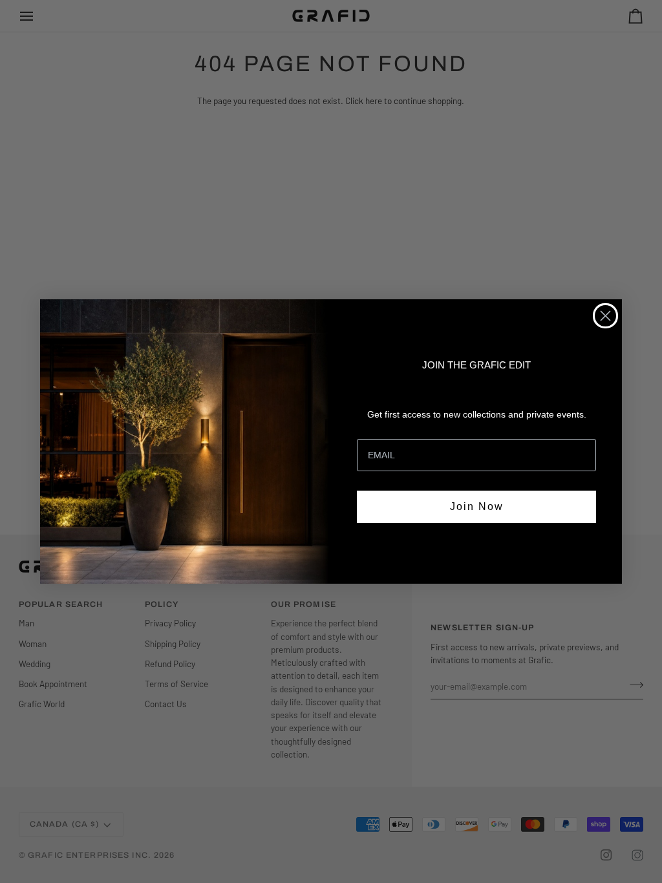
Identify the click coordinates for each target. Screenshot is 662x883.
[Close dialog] (605, 315)
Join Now (477, 506)
